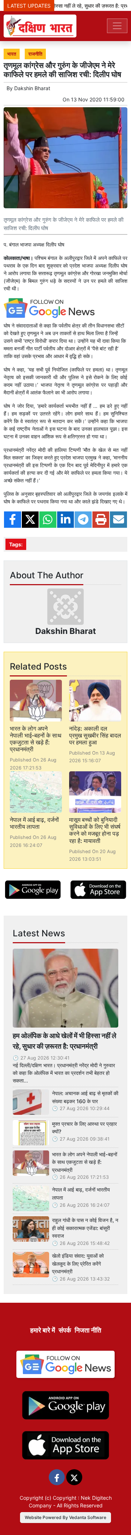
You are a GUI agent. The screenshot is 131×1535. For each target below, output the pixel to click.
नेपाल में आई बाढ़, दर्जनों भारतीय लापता (34, 823)
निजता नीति (88, 1330)
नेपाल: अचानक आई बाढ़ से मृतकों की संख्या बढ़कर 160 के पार (85, 1097)
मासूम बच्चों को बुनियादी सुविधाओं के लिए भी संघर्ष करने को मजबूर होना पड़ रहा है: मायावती (94, 830)
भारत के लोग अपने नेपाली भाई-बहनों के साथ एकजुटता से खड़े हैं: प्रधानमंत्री (35, 739)
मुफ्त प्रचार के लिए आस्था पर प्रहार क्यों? (84, 1128)
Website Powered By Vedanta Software (65, 1517)
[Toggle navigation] (117, 26)
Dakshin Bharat (32, 88)
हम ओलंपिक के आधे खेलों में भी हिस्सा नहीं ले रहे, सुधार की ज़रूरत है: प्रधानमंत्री (64, 1040)
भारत (11, 54)
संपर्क (65, 1330)
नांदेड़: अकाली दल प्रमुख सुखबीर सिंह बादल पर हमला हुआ (95, 735)
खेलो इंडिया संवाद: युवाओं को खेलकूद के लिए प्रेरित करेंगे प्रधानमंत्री (78, 1263)
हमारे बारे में (42, 1330)
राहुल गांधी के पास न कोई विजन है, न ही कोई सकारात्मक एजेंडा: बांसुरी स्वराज (85, 1228)
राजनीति (35, 54)
